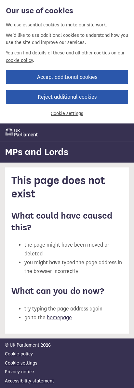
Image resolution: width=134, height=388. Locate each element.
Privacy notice (19, 372)
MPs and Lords (36, 152)
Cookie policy (19, 354)
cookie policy (19, 60)
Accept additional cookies (67, 77)
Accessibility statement (29, 381)
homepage (59, 317)
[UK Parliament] (22, 132)
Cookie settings (67, 113)
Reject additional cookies (67, 97)
